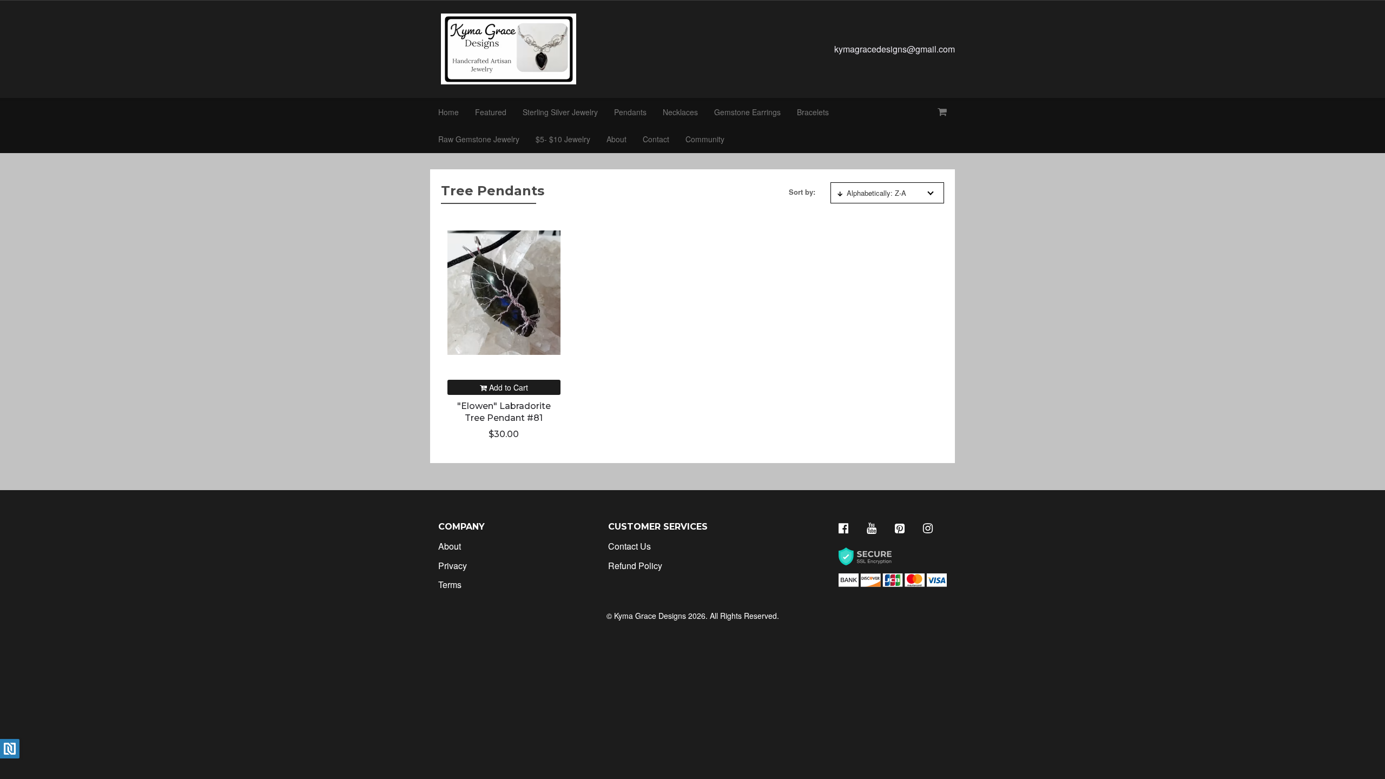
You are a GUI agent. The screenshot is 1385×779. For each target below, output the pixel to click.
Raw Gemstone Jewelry (478, 139)
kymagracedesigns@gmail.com (894, 49)
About (616, 139)
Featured (490, 112)
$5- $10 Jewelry (563, 139)
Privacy (452, 565)
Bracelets (813, 112)
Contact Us (629, 546)
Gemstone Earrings (747, 112)
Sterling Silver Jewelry (560, 112)
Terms (449, 584)
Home (448, 112)
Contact (656, 139)
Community (704, 139)
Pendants (630, 112)
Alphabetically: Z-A (876, 193)
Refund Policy (635, 565)
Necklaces (680, 112)
